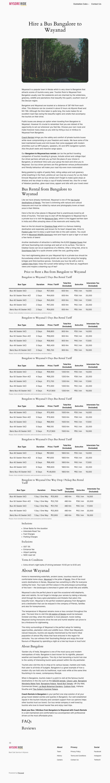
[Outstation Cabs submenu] (88, 3)
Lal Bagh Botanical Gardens (51, 686)
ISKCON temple (59, 681)
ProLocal (21, 773)
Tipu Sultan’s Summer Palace (45, 689)
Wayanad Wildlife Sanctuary (41, 235)
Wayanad (48, 579)
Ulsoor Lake (72, 681)
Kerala (67, 579)
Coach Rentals (28, 137)
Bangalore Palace (48, 684)
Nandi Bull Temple (65, 684)
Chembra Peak (50, 226)
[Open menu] (10, 743)
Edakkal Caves (76, 242)
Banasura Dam (51, 219)
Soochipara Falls (29, 251)
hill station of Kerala (57, 614)
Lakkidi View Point (30, 264)
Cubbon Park (69, 686)
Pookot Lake (27, 232)
